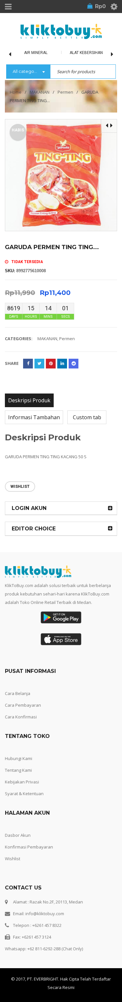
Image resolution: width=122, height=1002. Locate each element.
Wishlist (12, 859)
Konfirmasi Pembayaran (29, 847)
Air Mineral (35, 52)
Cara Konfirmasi (21, 717)
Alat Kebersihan (86, 52)
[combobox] (28, 71)
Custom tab (87, 417)
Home (15, 92)
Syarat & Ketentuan (24, 793)
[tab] (29, 400)
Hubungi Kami (18, 758)
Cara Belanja (17, 693)
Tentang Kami (18, 770)
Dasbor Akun (18, 835)
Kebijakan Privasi (22, 782)
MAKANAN (39, 92)
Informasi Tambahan (34, 417)
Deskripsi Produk (29, 400)
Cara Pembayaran (23, 705)
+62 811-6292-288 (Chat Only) (55, 949)
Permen (65, 92)
